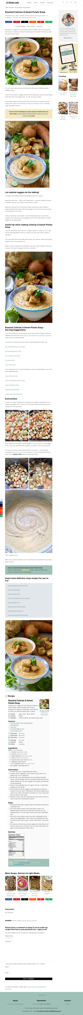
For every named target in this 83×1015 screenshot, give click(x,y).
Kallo (13, 445)
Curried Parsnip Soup (23, 113)
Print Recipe (31, 26)
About (35, 2)
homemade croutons (44, 335)
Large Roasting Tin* (16, 731)
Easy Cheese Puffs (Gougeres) (13, 394)
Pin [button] (48, 711)
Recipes (29, 2)
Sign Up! (34, 1004)
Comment (8, 941)
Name (7, 967)
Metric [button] (10, 750)
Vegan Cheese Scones (11, 376)
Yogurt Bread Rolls (10, 364)
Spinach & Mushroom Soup (15, 611)
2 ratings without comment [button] (28, 920)
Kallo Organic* (25, 820)
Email (7, 972)
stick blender (33, 445)
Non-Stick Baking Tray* (17, 729)
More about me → (68, 37)
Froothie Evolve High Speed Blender (22, 452)
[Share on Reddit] (32, 22)
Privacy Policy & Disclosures (15, 1004)
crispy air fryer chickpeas (30, 335)
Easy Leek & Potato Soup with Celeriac (19, 598)
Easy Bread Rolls (10, 360)
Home (6, 7)
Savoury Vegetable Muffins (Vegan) (15, 380)
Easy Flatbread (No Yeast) (12, 355)
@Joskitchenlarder (24, 862)
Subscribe (50, 2)
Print (43, 711)
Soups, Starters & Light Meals (22, 7)
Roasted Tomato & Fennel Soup (17, 606)
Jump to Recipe (21, 26)
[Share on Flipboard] (40, 22)
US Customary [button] (18, 750)
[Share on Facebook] (8, 22)
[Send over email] (48, 22)
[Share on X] (24, 22)
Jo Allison (22, 744)
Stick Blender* (14, 725)
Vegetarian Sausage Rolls (12, 389)
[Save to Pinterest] (16, 22)
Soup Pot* (13, 727)
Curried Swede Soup (13, 602)
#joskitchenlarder (19, 864)
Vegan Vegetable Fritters (12, 385)
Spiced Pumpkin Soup (14, 594)
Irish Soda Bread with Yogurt (13, 351)
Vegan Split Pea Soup (14, 589)
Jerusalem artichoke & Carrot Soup (18, 615)
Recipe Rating (9, 936)
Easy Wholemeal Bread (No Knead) (15, 346)
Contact (42, 2)
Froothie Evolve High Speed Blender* (21, 723)
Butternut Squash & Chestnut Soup (18, 585)
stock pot (35, 443)
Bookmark (39, 26)
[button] (41, 713)
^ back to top (41, 995)
